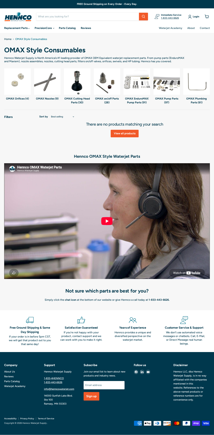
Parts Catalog (67, 28)
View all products (124, 133)
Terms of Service (46, 418)
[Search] (143, 16)
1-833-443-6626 (170, 18)
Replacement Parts (16, 28)
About (191, 28)
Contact (205, 28)
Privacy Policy (27, 418)
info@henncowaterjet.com (59, 389)
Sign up (91, 396)
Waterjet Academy (170, 28)
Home (8, 39)
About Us (9, 371)
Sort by (43, 116)
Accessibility (10, 418)
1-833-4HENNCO (54, 378)
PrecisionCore (43, 28)
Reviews (86, 28)
